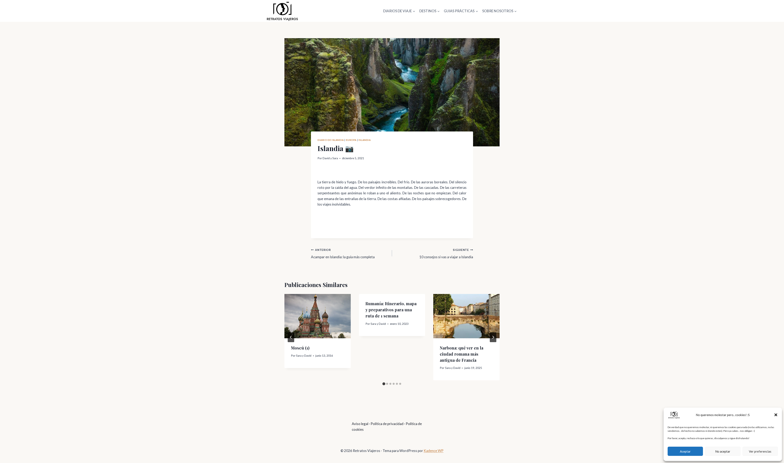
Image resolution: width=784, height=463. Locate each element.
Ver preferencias (760, 451)
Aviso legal (360, 424)
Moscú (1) (300, 348)
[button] (776, 415)
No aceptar (722, 451)
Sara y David (303, 355)
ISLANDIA (365, 139)
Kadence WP (433, 451)
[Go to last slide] (291, 337)
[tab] (383, 383)
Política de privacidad (387, 424)
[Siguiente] (493, 337)
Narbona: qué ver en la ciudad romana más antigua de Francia (461, 354)
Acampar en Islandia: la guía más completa (343, 253)
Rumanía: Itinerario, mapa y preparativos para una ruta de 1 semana (390, 309)
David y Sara (330, 158)
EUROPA (351, 139)
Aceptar (685, 451)
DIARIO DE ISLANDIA (330, 139)
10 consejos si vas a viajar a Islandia (446, 253)
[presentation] (317, 316)
